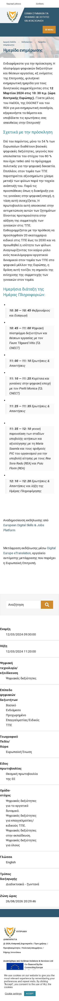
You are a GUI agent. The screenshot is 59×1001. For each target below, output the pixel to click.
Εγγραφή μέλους (14, 4)
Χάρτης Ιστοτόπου (12, 952)
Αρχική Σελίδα (9, 42)
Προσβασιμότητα (11, 948)
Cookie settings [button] (13, 993)
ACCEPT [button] (30, 993)
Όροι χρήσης (40, 943)
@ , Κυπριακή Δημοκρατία (17, 943)
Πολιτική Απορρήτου (32, 948)
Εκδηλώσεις (27, 42)
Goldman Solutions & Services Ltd (36, 961)
